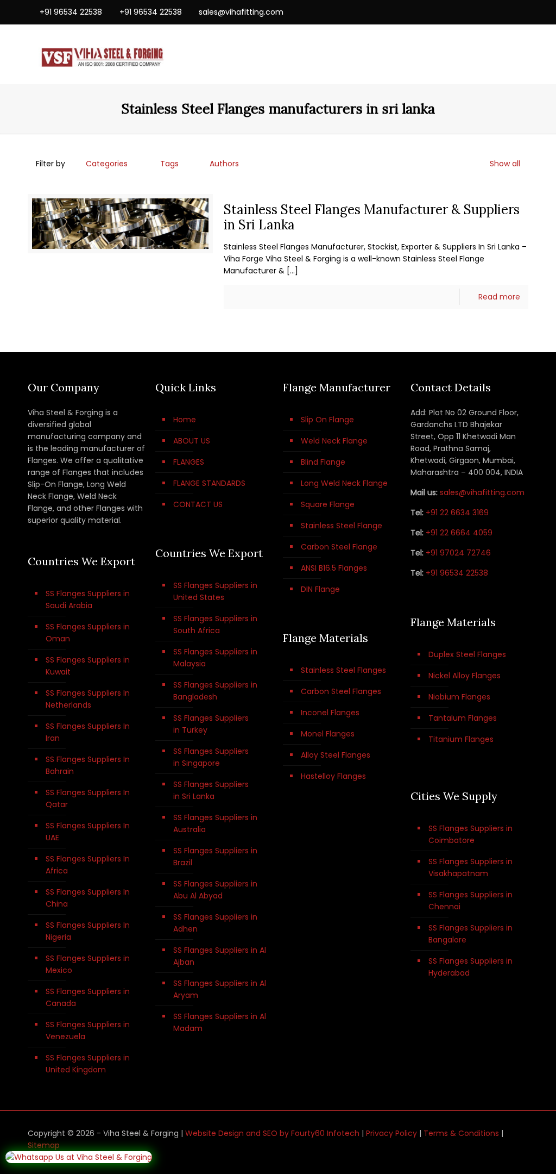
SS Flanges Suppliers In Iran (88, 732)
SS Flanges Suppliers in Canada (88, 997)
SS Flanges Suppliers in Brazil (215, 856)
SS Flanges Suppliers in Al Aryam (219, 989)
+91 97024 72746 (458, 552)
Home (184, 419)
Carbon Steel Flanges (341, 691)
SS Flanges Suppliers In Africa (88, 864)
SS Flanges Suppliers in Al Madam (219, 1022)
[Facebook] (478, 11)
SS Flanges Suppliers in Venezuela (88, 1030)
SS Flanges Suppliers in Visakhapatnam (470, 867)
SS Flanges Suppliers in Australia (215, 823)
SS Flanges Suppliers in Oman (88, 632)
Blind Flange (323, 462)
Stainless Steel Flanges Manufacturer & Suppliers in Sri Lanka (372, 217)
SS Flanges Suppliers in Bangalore (470, 933)
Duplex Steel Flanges (467, 654)
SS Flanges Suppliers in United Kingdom (88, 1063)
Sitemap (44, 1145)
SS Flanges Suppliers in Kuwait (88, 665)
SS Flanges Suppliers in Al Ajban (219, 956)
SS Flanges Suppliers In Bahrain (88, 765)
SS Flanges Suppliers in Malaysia (215, 657)
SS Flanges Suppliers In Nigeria (88, 931)
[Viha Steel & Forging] (102, 54)
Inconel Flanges (330, 712)
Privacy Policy (391, 1133)
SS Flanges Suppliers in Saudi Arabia (88, 599)
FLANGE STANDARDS (209, 483)
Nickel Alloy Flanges (464, 675)
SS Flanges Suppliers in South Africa (215, 624)
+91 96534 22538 (71, 12)
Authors (224, 163)
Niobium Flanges (459, 696)
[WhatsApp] (464, 11)
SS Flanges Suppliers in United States (215, 591)
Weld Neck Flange (334, 440)
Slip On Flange (327, 419)
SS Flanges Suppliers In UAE (88, 831)
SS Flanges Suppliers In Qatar (88, 798)
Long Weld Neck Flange (344, 483)
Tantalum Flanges (462, 718)
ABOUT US (191, 440)
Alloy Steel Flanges (335, 755)
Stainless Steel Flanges (343, 670)
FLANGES (188, 462)
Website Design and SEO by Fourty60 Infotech (272, 1133)
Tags (169, 163)
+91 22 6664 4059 (459, 532)
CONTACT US (198, 504)
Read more (499, 296)
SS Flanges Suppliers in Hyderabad (470, 967)
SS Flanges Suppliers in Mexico (88, 964)
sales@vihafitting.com (241, 12)
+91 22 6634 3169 (457, 512)
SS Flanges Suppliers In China (88, 897)
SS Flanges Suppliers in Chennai (470, 900)
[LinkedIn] (508, 11)
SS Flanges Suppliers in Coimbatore (470, 834)
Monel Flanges (328, 733)
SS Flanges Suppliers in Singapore (211, 757)
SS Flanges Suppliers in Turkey (211, 724)
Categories (107, 163)
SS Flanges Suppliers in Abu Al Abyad (215, 889)
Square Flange (328, 504)
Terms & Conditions (461, 1133)
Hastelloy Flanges (333, 776)
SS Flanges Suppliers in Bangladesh (215, 690)
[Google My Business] (522, 11)
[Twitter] (493, 11)
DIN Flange (320, 589)
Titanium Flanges (461, 739)
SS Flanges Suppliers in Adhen (215, 922)
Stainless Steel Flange (341, 525)
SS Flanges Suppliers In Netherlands (88, 699)
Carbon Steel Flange (339, 546)
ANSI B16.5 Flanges (334, 568)
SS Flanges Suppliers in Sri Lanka (211, 790)
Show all (505, 163)
